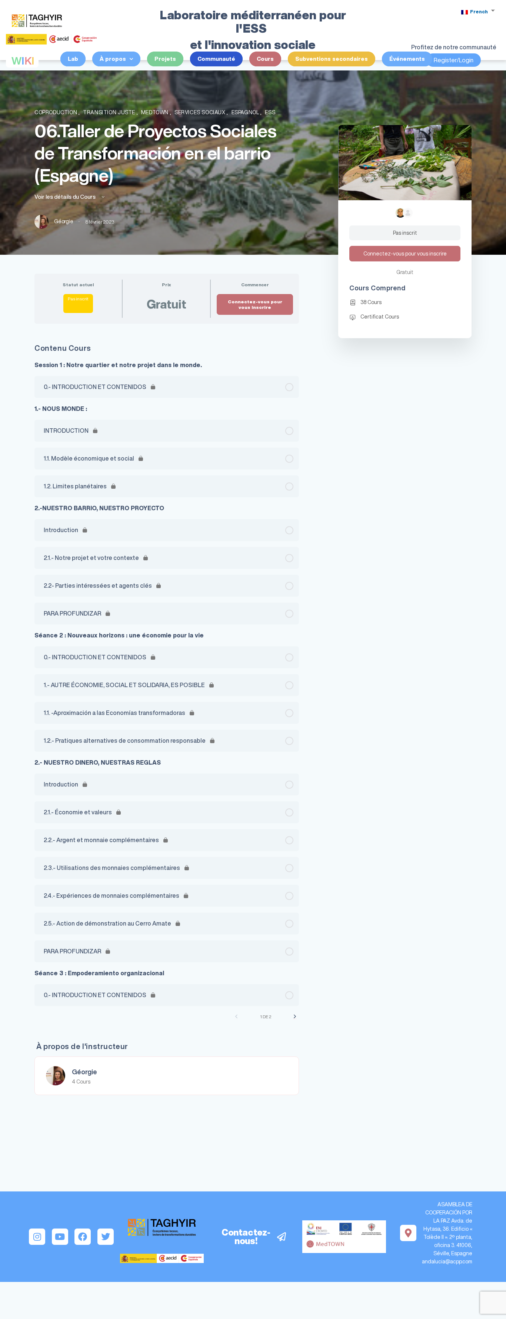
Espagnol (246, 112)
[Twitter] (105, 1237)
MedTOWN (155, 112)
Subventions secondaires (331, 59)
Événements (407, 59)
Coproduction (56, 112)
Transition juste (109, 112)
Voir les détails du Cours (65, 197)
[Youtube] (60, 1237)
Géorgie (84, 1071)
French (478, 11)
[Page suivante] (295, 1016)
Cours (265, 59)
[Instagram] (37, 1237)
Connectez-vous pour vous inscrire (255, 304)
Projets (165, 59)
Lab (73, 59)
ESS (270, 112)
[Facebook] (82, 1237)
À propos (113, 59)
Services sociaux (200, 112)
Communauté (216, 59)
